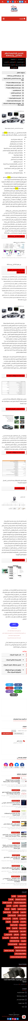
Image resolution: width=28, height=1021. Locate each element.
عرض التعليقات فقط (18, 733)
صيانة (22, 65)
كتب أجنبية (13, 925)
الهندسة (6, 62)
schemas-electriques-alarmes (17, 957)
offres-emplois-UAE (19, 954)
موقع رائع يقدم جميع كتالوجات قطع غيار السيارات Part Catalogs (11, 793)
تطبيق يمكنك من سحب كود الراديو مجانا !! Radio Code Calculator (11, 835)
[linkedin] (13, 2)
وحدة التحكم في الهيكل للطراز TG (13, 85)
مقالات (22, 935)
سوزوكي (22, 919)
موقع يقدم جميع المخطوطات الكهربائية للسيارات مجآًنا (13, 104)
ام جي (14, 906)
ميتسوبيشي (7, 935)
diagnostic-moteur (20, 951)
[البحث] (2, 2)
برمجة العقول (21, 909)
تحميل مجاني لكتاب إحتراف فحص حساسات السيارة (12, 825)
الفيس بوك (9, 638)
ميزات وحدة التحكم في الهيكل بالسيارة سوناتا (14, 79)
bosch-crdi (21, 944)
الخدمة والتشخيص (17, 90)
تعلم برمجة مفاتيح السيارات (15, 98)
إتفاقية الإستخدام (20, 1000)
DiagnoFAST (23, 984)
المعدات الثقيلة (6, 903)
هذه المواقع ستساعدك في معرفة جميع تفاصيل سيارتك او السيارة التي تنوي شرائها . (11, 846)
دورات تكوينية (21, 915)
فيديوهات (22, 925)
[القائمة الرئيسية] (3, 19)
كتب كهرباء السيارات (16, 96)
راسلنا (23, 1007)
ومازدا (22, 941)
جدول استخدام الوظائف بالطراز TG (13, 88)
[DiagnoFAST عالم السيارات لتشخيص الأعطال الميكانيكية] (14, 8)
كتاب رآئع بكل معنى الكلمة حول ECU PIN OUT (12, 858)
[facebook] (8, 1019)
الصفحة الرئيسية (20, 62)
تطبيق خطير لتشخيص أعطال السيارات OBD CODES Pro (11, 868)
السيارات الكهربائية (20, 899)
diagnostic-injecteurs (19, 947)
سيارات (14, 919)
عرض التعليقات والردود (7, 733)
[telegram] (20, 2)
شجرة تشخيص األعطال (16, 93)
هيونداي (5, 938)
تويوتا (13, 909)
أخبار (13, 896)
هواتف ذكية (14, 938)
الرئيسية (21, 19)
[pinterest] (10, 2)
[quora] (18, 2)
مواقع (15, 935)
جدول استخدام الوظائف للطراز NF (14, 83)
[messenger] (22, 2)
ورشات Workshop (20, 996)
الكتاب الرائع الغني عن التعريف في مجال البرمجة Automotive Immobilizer (11, 880)
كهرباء (12, 65)
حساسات (15, 912)
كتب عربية (17, 65)
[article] (14, 703)
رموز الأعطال (11, 915)
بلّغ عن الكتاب (18, 638)
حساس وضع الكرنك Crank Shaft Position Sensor (15, 980)
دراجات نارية (6, 912)
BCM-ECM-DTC (6, 65)
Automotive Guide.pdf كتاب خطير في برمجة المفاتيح (11, 803)
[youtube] (15, 2)
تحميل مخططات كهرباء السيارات (14, 101)
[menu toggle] (25, 2)
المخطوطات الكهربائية (19, 903)
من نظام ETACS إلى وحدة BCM (14, 76)
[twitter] (8, 2)
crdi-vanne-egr (12, 944)
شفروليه (15, 922)
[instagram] (15, 1019)
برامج (8, 906)
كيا (8, 928)
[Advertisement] (14, 37)
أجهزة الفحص (12, 62)
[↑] (14, 1013)
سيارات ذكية (6, 919)
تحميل (14, 624)
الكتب (10, 899)
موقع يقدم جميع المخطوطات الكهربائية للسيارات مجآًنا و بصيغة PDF (11, 781)
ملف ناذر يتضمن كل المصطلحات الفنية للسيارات (12, 814)
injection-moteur (8, 951)
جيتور (6, 909)
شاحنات (22, 922)
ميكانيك (22, 938)
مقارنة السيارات (13, 931)
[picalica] (20, 1019)
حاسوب (22, 912)
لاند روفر (22, 931)
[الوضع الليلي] (24, 1017)
